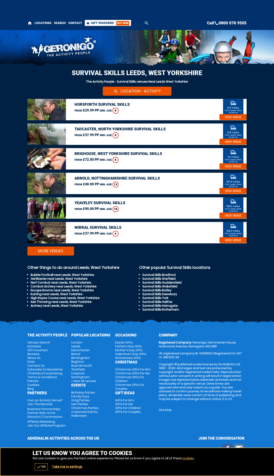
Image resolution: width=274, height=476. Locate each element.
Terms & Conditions (42, 377)
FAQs (31, 362)
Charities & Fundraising (44, 373)
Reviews (33, 354)
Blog (30, 389)
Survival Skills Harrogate (160, 305)
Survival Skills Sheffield (159, 279)
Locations (43, 23)
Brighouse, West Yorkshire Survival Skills (118, 153)
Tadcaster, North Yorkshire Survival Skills (120, 129)
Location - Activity (137, 91)
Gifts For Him (124, 400)
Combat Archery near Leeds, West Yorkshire (64, 286)
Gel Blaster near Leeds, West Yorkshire (59, 279)
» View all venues (83, 381)
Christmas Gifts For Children (129, 379)
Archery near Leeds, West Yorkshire (57, 305)
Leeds (75, 346)
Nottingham (80, 377)
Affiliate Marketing (46, 423)
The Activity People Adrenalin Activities (98, 48)
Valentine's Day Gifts (130, 354)
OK (41, 466)
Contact (75, 23)
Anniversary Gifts (128, 358)
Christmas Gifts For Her (132, 373)
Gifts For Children (128, 408)
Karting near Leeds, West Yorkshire (56, 294)
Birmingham (80, 358)
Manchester (80, 350)
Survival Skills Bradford (159, 275)
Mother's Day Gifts (129, 350)
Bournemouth (81, 365)
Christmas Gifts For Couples (129, 387)
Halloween (79, 416)
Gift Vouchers (107, 23)
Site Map (165, 410)
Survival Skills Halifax (157, 302)
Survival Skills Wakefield (159, 286)
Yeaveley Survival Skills (99, 203)
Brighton (77, 362)
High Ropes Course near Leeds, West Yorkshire (65, 298)
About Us (34, 358)
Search (60, 23)
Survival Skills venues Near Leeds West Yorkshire (152, 81)
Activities (34, 346)
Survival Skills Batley (156, 290)
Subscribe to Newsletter (45, 369)
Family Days (80, 396)
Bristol (75, 354)
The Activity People (100, 81)
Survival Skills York (155, 298)
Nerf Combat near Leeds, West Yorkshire (61, 282)
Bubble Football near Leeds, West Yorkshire (62, 275)
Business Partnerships (45, 413)
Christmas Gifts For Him (133, 369)
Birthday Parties (83, 392)
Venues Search (38, 342)
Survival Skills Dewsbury (159, 294)
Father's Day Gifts (128, 346)
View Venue (233, 117)
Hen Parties (79, 404)
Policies (33, 381)
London (76, 342)
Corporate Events (84, 412)
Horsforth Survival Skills (102, 104)
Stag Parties (80, 400)
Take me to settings (67, 466)
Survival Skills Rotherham (160, 309)
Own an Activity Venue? (45, 402)
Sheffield (78, 369)
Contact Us (36, 365)
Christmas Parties (84, 408)
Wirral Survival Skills (97, 227)
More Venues (50, 251)
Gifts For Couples (128, 412)
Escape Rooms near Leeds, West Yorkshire (62, 290)
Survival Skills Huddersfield (162, 282)
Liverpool (77, 373)
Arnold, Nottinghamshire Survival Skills (117, 178)
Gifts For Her (124, 404)
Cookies (33, 385)
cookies (188, 458)
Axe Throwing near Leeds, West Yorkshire (61, 302)
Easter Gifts (124, 342)
